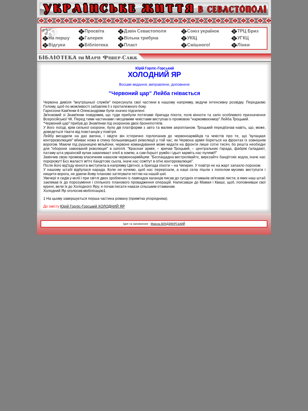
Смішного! (198, 44)
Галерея (94, 38)
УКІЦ (192, 38)
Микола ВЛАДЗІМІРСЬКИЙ (168, 223)
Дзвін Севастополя (145, 31)
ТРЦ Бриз (247, 31)
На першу (58, 38)
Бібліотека (96, 44)
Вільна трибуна (141, 38)
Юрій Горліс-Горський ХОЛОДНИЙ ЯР (92, 206)
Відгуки (56, 44)
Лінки (243, 44)
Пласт (130, 44)
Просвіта (94, 31)
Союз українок (203, 31)
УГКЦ (243, 38)
